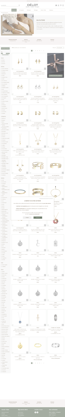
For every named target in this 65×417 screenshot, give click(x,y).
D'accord (38, 217)
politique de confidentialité (34, 214)
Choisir (27, 217)
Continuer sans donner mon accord (46, 198)
